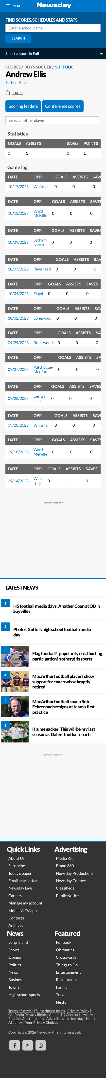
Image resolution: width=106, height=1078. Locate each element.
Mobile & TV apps (23, 910)
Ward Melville (40, 213)
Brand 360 (65, 865)
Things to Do (67, 964)
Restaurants (66, 979)
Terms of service (20, 1011)
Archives (15, 925)
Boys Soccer (38, 67)
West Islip (38, 480)
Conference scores (62, 106)
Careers (15, 895)
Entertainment (68, 972)
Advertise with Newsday (65, 1018)
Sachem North (40, 242)
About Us (16, 858)
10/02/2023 (18, 318)
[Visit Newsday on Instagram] (40, 1045)
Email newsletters (23, 880)
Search (18, 38)
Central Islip (40, 398)
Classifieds (65, 888)
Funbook (63, 942)
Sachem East (16, 82)
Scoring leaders (23, 106)
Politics (14, 964)
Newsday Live (20, 888)
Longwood (43, 318)
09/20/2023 (18, 425)
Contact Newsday (79, 1014)
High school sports (24, 994)
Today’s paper (20, 873)
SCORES (13, 67)
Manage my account (25, 903)
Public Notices (68, 895)
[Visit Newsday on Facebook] (14, 1045)
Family (61, 987)
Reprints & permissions (26, 1018)
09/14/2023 (18, 480)
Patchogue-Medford (43, 369)
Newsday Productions (74, 873)
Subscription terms (50, 1011)
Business (15, 979)
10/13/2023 (18, 213)
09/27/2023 (18, 369)
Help (89, 1018)
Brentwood (43, 342)
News (13, 972)
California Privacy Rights (27, 1014)
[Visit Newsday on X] (27, 1045)
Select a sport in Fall (22, 53)
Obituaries (65, 949)
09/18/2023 (18, 451)
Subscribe (16, 865)
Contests (16, 918)
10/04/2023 (18, 293)
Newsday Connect (71, 880)
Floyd (38, 293)
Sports (13, 949)
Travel (61, 994)
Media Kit (64, 858)
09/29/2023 (18, 342)
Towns (13, 987)
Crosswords (66, 957)
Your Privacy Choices (41, 1022)
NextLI (62, 1002)
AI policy (15, 1022)
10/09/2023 (18, 242)
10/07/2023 (18, 269)
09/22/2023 (18, 398)
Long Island (18, 942)
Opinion (15, 957)
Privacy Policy (78, 1011)
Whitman (42, 186)
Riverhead (42, 269)
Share (17, 93)
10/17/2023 (18, 186)
